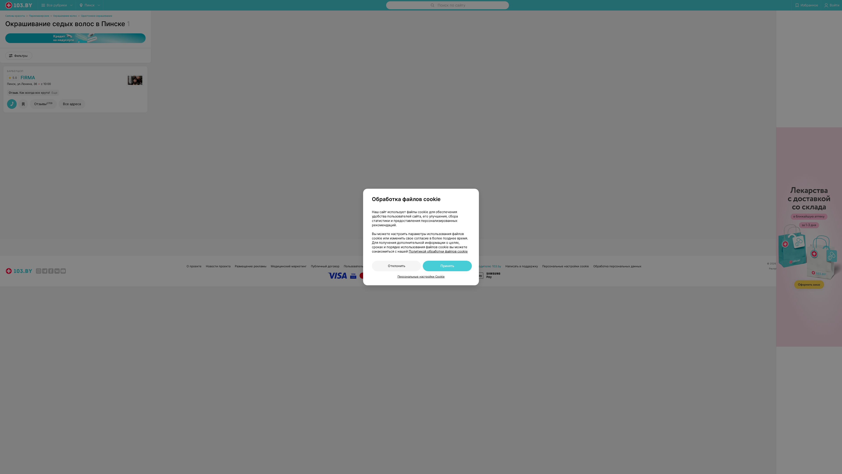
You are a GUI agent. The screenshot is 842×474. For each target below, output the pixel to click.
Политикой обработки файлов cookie (438, 251)
